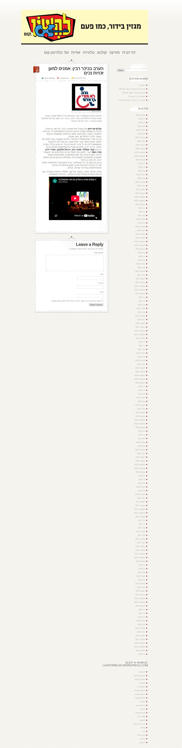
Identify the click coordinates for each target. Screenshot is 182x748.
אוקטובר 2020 (140, 375)
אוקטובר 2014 (140, 643)
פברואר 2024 (140, 227)
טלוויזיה (142, 702)
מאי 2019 (141, 439)
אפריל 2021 (140, 353)
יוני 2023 (142, 256)
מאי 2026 (141, 126)
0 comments (64, 78)
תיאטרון (142, 743)
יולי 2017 (141, 520)
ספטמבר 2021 (139, 334)
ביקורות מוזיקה (139, 676)
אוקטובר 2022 (140, 286)
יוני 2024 (142, 212)
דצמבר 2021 (140, 323)
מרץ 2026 (141, 134)
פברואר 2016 (140, 584)
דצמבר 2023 (140, 234)
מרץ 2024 (141, 223)
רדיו (143, 731)
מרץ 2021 (141, 357)
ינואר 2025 (141, 186)
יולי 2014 (141, 654)
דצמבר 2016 (140, 546)
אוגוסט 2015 (140, 606)
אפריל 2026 (140, 130)
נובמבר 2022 (140, 282)
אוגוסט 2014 (140, 650)
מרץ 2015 (141, 624)
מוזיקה (142, 709)
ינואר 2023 (141, 275)
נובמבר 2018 (140, 461)
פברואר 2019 (140, 450)
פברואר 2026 (140, 137)
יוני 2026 (142, 123)
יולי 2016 (141, 565)
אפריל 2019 (140, 442)
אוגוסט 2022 (140, 294)
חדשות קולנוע (140, 698)
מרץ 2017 (141, 535)
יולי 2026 (141, 119)
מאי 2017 (141, 528)
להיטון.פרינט (140, 705)
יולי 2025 (141, 163)
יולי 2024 (141, 208)
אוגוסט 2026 (140, 115)
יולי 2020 (141, 387)
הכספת (142, 683)
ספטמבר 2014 (139, 647)
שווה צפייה (141, 735)
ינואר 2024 (141, 230)
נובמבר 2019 (140, 416)
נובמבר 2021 (140, 327)
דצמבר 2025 (140, 145)
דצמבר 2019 (140, 413)
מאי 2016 (141, 572)
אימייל (100, 283)
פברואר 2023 (140, 271)
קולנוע (143, 728)
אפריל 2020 (140, 398)
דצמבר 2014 (140, 636)
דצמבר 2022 (140, 279)
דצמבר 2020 (140, 368)
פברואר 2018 (140, 494)
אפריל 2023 (140, 264)
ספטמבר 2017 (139, 513)
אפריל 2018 (140, 487)
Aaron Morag (49, 78)
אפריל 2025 (140, 175)
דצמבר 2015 (140, 591)
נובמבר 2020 (140, 372)
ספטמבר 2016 (139, 558)
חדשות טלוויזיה (139, 690)
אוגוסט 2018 (140, 472)
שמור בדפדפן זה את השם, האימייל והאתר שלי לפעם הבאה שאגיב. (75, 301)
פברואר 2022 (140, 316)
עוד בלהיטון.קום (79, 78)
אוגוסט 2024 (140, 204)
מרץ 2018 (141, 491)
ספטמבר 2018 (139, 468)
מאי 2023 (141, 260)
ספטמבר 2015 (139, 602)
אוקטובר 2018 (140, 465)
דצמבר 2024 (140, 189)
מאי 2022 (141, 305)
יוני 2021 (142, 346)
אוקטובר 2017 (140, 509)
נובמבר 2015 (140, 595)
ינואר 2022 (141, 320)
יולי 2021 (141, 342)
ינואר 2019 (141, 453)
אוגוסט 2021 (140, 338)
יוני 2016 (142, 569)
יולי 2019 (141, 431)
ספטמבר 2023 (139, 245)
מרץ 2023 (141, 268)
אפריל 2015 (140, 621)
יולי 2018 (141, 476)
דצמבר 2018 (140, 457)
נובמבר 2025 (140, 149)
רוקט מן (142, 85)
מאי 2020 (141, 394)
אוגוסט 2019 (140, 427)
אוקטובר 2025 (140, 152)
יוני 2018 (142, 479)
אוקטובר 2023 (140, 242)
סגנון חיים (141, 717)
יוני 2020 (142, 390)
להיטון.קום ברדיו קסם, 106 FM (133, 93)
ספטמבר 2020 (139, 379)
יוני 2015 (142, 613)
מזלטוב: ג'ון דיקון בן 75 (136, 96)
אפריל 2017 (140, 531)
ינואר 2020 (141, 409)
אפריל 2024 (140, 219)
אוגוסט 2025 (140, 160)
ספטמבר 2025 (139, 156)
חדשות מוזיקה (140, 694)
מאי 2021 (141, 349)
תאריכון (142, 739)
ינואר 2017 (141, 543)
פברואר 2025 (140, 182)
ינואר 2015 (141, 632)
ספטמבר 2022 (139, 290)
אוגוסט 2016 (140, 561)
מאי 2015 (141, 617)
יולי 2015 (141, 610)
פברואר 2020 (140, 405)
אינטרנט (142, 672)
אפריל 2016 (140, 576)
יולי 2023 (141, 253)
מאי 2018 (141, 483)
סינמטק (142, 720)
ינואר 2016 (141, 587)
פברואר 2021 (140, 360)
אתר (101, 292)
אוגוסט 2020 (140, 383)
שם (101, 274)
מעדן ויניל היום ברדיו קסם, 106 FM (132, 89)
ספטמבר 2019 (139, 424)
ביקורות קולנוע (140, 679)
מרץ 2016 (141, 580)
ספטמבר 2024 (139, 201)
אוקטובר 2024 (140, 197)
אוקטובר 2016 (140, 554)
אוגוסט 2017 (140, 517)
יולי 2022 (141, 297)
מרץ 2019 (141, 446)
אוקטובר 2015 (140, 598)
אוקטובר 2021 (140, 331)
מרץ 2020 (141, 401)
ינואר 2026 (141, 141)
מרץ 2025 (141, 178)
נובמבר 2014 (140, 639)
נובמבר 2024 (140, 193)
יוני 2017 (142, 524)
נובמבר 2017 (140, 505)
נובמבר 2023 (140, 238)
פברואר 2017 (140, 539)
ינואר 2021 (141, 364)
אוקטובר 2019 (140, 420)
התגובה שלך (98, 253)
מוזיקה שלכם (140, 713)
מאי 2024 (141, 215)
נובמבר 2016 (140, 550)
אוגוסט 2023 (140, 249)
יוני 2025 (142, 167)
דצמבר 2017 (140, 502)
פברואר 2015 (140, 628)
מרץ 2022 (141, 312)
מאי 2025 (141, 171)
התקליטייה (141, 687)
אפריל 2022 (140, 308)
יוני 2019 (142, 435)
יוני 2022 (142, 301)
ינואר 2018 (141, 498)
